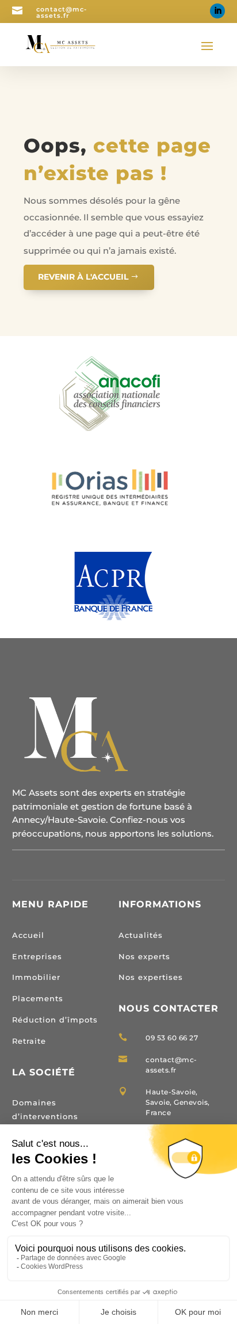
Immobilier (36, 977)
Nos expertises (150, 977)
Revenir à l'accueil (83, 277)
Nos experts (144, 956)
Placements (37, 998)
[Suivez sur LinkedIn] (217, 10)
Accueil (28, 935)
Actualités (140, 935)
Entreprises (37, 956)
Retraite (29, 1041)
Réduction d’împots (55, 1019)
